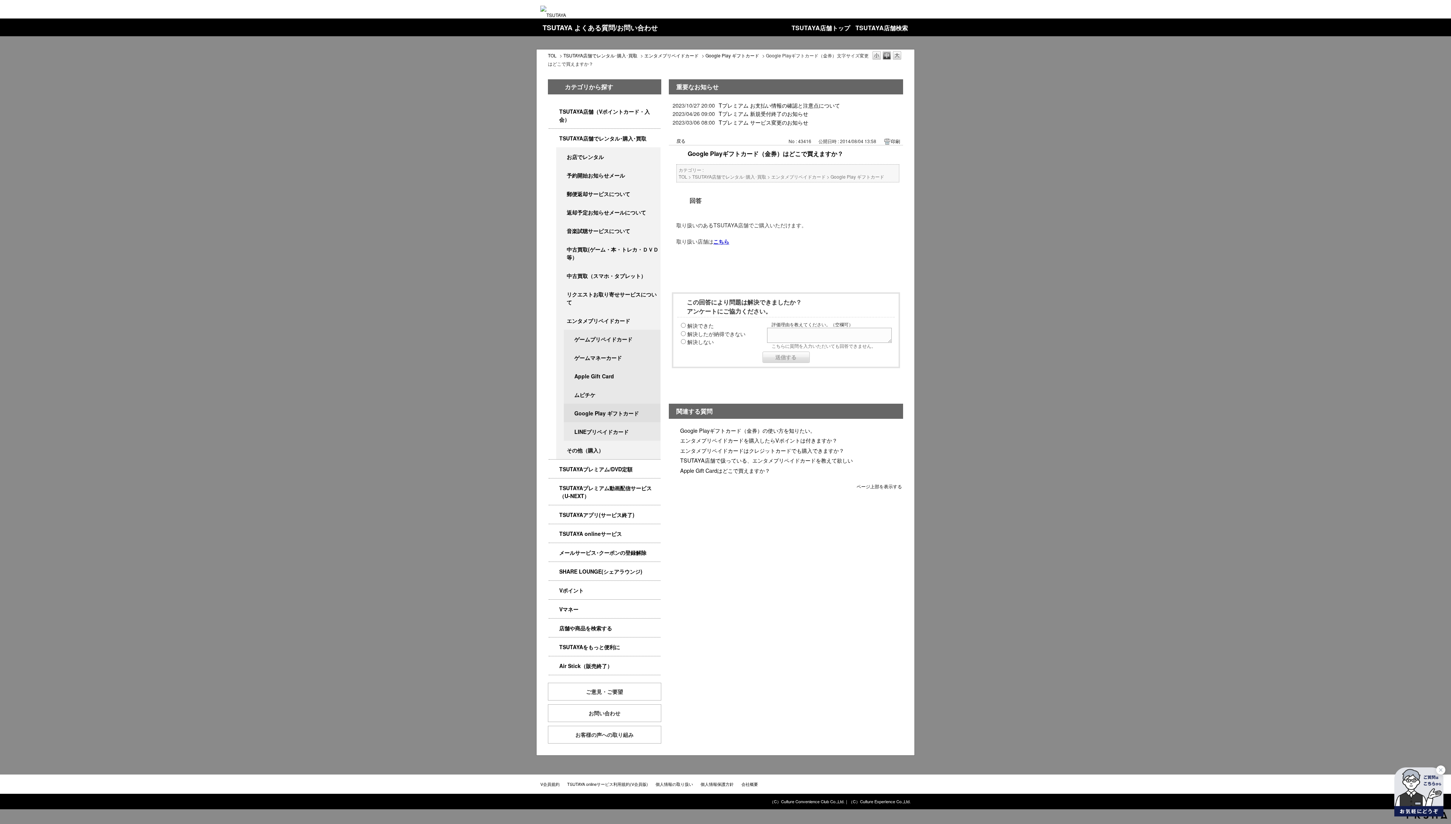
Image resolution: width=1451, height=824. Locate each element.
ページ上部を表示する (879, 486)
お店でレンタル (585, 156)
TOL (552, 55)
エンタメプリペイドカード (671, 55)
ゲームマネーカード (598, 357)
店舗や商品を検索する (585, 628)
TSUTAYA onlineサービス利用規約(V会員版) (607, 784)
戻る (680, 140)
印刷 (895, 141)
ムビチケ (585, 394)
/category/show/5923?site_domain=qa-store (554, 488)
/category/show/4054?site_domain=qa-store (554, 138)
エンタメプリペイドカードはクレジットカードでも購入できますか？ (762, 450)
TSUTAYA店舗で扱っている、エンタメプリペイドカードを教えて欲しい (766, 460)
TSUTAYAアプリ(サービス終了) (596, 514)
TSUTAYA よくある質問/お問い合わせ (600, 27)
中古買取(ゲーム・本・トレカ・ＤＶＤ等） (613, 253)
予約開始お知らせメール (596, 175)
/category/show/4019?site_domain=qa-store (554, 515)
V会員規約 (550, 784)
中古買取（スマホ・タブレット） (606, 275)
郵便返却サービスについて (598, 194)
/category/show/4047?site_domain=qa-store (554, 112)
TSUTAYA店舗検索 (881, 27)
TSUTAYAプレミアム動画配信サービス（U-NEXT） (605, 492)
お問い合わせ (604, 713)
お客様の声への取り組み (604, 734)
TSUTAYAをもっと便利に (589, 647)
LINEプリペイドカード (601, 431)
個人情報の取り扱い (674, 784)
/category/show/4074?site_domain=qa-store (554, 590)
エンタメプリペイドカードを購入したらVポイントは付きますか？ (758, 440)
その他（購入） (585, 450)
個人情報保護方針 (717, 784)
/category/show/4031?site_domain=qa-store (554, 469)
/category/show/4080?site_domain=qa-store (554, 553)
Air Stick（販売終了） (586, 666)
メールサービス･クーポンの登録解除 (603, 552)
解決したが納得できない (716, 334)
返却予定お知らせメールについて (606, 212)
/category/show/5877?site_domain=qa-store (554, 572)
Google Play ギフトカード (732, 55)
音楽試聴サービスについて (598, 231)
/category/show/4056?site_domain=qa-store (561, 321)
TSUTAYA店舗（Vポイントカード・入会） (604, 115)
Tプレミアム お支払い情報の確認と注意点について (779, 105)
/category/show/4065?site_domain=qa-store (561, 294)
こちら (721, 241)
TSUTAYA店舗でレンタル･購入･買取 (600, 55)
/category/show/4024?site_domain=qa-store (554, 647)
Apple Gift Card (594, 376)
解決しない (700, 342)
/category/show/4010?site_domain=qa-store (554, 534)
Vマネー (569, 609)
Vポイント (571, 590)
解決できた (700, 325)
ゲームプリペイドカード (603, 339)
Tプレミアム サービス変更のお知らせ (763, 122)
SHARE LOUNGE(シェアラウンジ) (600, 571)
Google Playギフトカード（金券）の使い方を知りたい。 (747, 430)
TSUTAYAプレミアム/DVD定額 (596, 469)
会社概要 (749, 784)
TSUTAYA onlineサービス (590, 533)
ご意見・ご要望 (604, 691)
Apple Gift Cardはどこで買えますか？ (725, 470)
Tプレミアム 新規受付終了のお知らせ (763, 113)
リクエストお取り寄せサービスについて (612, 298)
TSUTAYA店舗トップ (821, 27)
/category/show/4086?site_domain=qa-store (554, 628)
